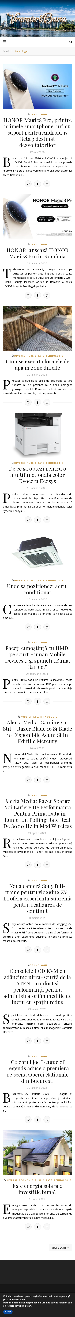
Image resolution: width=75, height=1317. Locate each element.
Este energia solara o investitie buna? (37, 1188)
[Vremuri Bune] (37, 18)
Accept (8, 1312)
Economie (26, 1180)
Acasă (6, 51)
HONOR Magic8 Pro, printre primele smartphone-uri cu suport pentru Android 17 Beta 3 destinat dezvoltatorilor (37, 132)
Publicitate (35, 355)
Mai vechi (59, 1247)
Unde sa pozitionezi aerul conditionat (37, 589)
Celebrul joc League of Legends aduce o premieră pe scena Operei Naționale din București (37, 1071)
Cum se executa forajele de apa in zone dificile (37, 364)
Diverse (19, 355)
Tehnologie (39, 114)
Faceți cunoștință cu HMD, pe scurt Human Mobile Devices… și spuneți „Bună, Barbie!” (37, 657)
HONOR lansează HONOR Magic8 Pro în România (37, 253)
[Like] (28, 183)
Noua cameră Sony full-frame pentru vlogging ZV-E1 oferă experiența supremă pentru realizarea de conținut (37, 898)
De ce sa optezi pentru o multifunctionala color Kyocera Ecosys (37, 474)
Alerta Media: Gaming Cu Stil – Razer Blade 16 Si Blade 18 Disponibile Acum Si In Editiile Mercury (37, 732)
